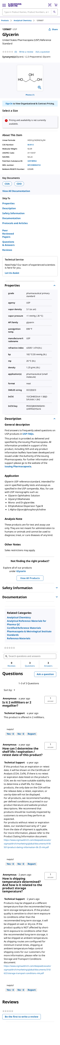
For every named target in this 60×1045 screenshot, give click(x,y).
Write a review (26, 51)
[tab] (7, 20)
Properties (8, 203)
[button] (50, 699)
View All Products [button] (30, 578)
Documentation (11, 218)
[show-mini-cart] (56, 5)
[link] (9, 647)
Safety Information (13, 213)
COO (19, 183)
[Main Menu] (4, 5)
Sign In (9, 103)
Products (5, 20)
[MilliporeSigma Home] (14, 5)
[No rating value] (8, 51)
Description (9, 208)
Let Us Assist (12, 272)
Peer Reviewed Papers (8, 233)
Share (55, 29)
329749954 (32, 161)
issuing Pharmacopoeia (18, 466)
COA (7, 183)
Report (32, 733)
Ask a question (43, 51)
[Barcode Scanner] (50, 5)
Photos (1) (30, 95)
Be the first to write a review (23, 1017)
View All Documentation (16, 191)
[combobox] (30, 12)
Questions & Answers (8, 243)
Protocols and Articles (15, 223)
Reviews (7, 250)
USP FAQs (28, 433)
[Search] (54, 12)
